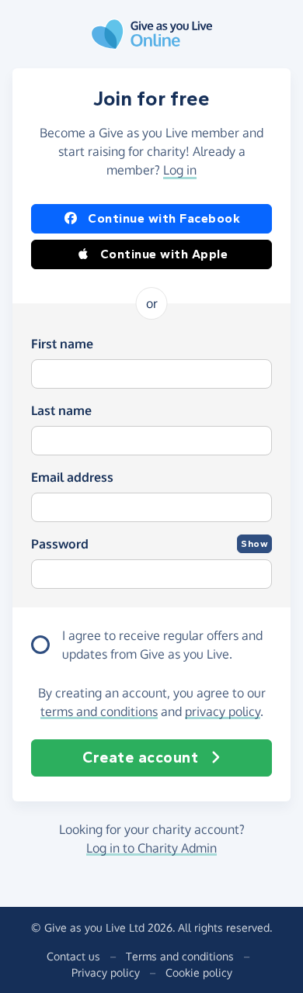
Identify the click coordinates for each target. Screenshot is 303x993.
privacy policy (222, 711)
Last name (61, 410)
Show (254, 543)
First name (62, 343)
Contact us (73, 956)
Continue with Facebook (164, 218)
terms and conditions (99, 711)
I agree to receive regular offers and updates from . (162, 645)
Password (60, 544)
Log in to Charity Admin (151, 848)
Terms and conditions (180, 956)
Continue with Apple (164, 254)
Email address (72, 477)
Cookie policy (198, 972)
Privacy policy (105, 972)
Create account (140, 757)
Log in (180, 170)
